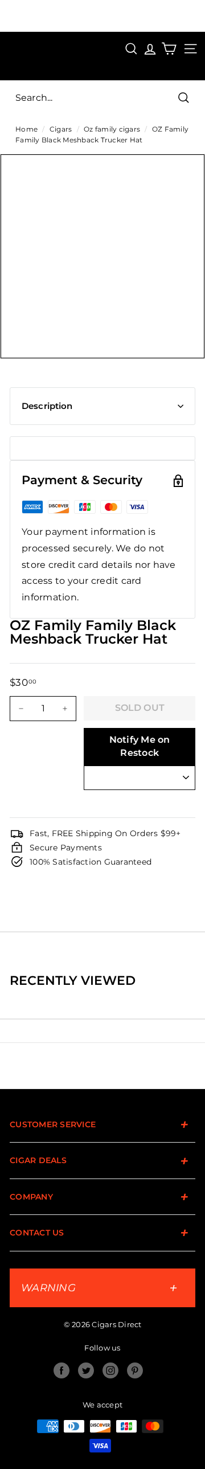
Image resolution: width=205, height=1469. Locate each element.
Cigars (61, 129)
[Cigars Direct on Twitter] (86, 1370)
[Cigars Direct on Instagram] (110, 1370)
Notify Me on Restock (139, 746)
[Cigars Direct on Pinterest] (135, 1370)
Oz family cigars (112, 129)
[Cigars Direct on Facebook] (61, 1370)
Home (26, 129)
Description (47, 405)
